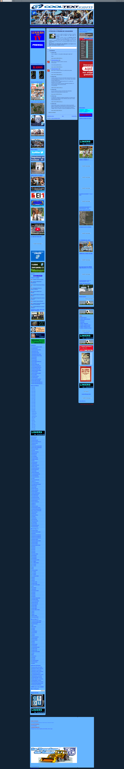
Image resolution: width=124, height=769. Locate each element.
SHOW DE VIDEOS (83, 317)
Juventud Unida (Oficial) (35, 647)
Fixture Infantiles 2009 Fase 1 (36, 367)
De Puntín (33, 450)
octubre (33, 414)
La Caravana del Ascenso (36, 473)
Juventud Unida (34, 645)
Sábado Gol (34, 504)
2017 (33, 399)
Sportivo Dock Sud (35, 602)
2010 (33, 409)
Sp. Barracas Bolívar (35, 660)
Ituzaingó (33, 641)
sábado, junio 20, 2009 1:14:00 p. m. (57, 87)
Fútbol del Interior (34, 462)
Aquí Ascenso (34, 438)
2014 (33, 403)
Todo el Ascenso (34, 519)
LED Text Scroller (86, 332)
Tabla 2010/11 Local (35, 351)
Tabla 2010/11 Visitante (35, 352)
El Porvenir (33, 546)
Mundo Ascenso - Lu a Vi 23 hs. (37, 675)
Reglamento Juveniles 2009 (36, 365)
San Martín (33, 657)
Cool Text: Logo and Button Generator (40, 9)
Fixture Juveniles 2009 (35, 364)
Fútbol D (33, 460)
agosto (33, 417)
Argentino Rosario (35, 623)
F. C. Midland (34, 561)
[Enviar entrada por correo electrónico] (50, 47)
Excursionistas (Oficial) (35, 559)
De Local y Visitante (35, 448)
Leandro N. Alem (34, 581)
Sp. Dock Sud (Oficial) (35, 600)
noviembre (33, 413)
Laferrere (33, 577)
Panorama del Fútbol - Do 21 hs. (37, 677)
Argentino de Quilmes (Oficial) (36, 620)
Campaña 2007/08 (35, 377)
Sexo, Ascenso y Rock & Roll (36, 510)
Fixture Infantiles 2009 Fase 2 (36, 361)
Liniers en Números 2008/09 (36, 373)
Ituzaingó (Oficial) (34, 644)
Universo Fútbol (34, 523)
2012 (33, 406)
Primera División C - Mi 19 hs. (36, 680)
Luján (33, 586)
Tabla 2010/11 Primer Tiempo (36, 354)
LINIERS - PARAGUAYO (84, 323)
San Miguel (33, 593)
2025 (33, 388)
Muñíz (33, 654)
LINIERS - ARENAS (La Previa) (85, 326)
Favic (91, 193)
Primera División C (35, 491)
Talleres (33, 612)
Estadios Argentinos (35, 459)
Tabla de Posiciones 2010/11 (36, 349)
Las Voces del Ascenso (35, 479)
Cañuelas (33, 629)
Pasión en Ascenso (35, 488)
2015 (33, 402)
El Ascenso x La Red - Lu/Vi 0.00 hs (37, 671)
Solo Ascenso (34, 513)
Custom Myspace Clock (86, 394)
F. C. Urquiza (34, 564)
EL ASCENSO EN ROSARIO (83, 193)
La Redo (33, 478)
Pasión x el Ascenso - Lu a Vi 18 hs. (37, 678)
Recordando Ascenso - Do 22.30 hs (37, 681)
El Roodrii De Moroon (55, 60)
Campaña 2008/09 (35, 371)
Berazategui (34, 533)
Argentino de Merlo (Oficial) (36, 531)
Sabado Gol (34, 503)
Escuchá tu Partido (35, 457)
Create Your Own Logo (51, 9)
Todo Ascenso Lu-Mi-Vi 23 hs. (36, 684)
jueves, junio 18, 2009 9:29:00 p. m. (56, 74)
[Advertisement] (37, 55)
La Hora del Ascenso (35, 475)
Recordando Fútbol (35, 495)
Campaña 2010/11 (35, 348)
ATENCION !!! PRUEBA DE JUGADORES (61, 31)
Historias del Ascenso (35, 469)
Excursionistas (34, 555)
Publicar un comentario (52, 112)
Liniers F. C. (34, 481)
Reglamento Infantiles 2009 (36, 368)
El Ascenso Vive (34, 453)
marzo (33, 424)
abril (32, 423)
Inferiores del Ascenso (35, 472)
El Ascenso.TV (34, 454)
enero (33, 427)
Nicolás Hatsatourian (82, 281)
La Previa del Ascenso (35, 476)
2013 (33, 405)
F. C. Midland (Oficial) (35, 562)
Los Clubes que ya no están (36, 484)
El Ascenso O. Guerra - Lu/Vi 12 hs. (37, 668)
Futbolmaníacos (34, 463)
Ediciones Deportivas (35, 451)
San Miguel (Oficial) (35, 599)
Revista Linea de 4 (35, 500)
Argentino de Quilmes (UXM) (36, 622)
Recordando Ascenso (35, 494)
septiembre (33, 416)
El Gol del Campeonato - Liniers (84, 280)
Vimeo (88, 281)
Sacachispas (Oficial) (35, 590)
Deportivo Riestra (34, 638)
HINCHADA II (82, 320)
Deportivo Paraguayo (35, 636)
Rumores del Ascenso (35, 501)
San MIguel (33, 596)
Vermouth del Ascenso (35, 525)
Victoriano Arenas (34, 661)
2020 (33, 395)
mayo (33, 421)
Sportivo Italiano (34, 605)
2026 (33, 387)
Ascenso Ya (34, 444)
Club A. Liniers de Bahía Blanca (37, 447)
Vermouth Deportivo (35, 526)
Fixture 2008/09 (34, 374)
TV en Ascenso (34, 522)
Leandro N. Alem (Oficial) (36, 584)
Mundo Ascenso (34, 485)
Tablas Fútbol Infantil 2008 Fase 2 (37, 383)
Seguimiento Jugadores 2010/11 (37, 346)
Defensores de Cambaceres (36, 534)
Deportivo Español (35, 542)
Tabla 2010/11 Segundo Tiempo (37, 355)
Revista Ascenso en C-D (36, 498)
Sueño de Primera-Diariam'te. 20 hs (37, 683)
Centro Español (34, 632)
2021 (33, 394)
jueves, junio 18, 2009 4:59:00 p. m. (56, 58)
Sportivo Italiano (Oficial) (36, 609)
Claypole (33, 635)
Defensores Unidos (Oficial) (36, 540)
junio (32, 420)
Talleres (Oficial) (34, 615)
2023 (33, 391)
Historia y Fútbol (34, 466)
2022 (33, 392)
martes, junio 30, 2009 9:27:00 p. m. (56, 101)
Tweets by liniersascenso (83, 31)
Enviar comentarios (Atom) (56, 118)
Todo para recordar (35, 520)
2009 (33, 410)
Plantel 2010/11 (34, 358)
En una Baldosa (34, 456)
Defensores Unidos (35, 539)
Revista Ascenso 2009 (35, 497)
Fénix (33, 567)
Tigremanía (33, 516)
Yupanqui (33, 663)
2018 (33, 398)
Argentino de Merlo (35, 530)
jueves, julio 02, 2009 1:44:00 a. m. (56, 110)
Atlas (32, 625)
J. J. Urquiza (34, 571)
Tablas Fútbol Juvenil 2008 (36, 380)
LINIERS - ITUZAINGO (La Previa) (85, 327)
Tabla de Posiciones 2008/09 (36, 370)
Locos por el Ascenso (35, 482)
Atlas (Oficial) (34, 626)
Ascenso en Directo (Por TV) (36, 441)
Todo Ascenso (34, 517)
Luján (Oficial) (34, 587)
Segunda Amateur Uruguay (36, 507)
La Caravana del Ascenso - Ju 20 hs (37, 674)
